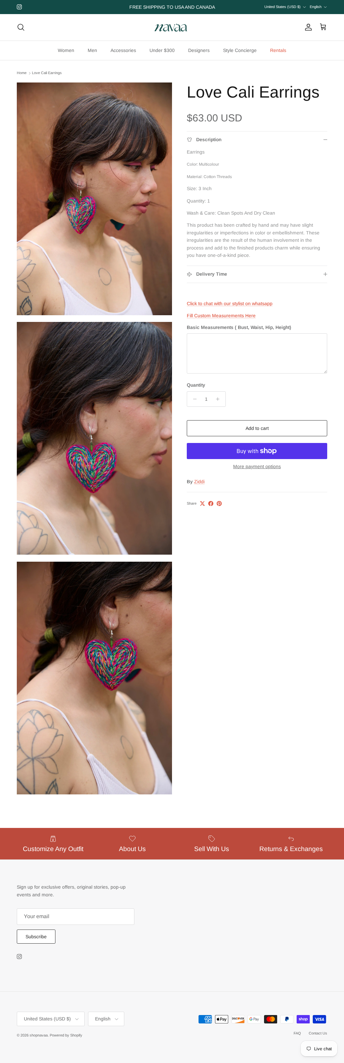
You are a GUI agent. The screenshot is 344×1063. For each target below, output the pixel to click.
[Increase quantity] (219, 399)
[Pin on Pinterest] (219, 503)
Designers (199, 50)
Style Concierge (240, 50)
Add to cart (257, 428)
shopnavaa (39, 1035)
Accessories (123, 50)
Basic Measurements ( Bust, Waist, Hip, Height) (239, 327)
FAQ (297, 1033)
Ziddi (199, 481)
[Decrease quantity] (193, 399)
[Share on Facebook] (210, 503)
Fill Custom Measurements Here (221, 315)
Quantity (196, 385)
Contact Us (318, 1033)
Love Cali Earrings (47, 73)
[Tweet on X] (202, 503)
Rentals (278, 50)
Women (66, 50)
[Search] (21, 27)
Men (92, 50)
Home (22, 73)
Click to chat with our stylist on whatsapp (229, 303)
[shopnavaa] (172, 27)
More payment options (257, 466)
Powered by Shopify (66, 1035)
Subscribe (36, 936)
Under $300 (162, 50)
